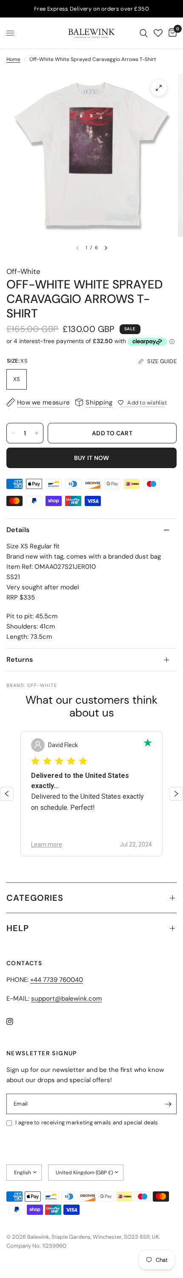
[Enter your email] (168, 1104)
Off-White (23, 271)
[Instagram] (15, 1021)
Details (17, 529)
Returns (19, 659)
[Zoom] (159, 88)
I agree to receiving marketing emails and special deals (86, 1122)
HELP (17, 928)
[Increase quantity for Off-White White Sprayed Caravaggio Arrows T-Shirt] (36, 433)
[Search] (144, 33)
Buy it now (91, 458)
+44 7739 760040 (56, 979)
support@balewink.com (66, 998)
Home (13, 59)
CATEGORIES (34, 897)
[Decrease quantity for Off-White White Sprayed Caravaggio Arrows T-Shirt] (13, 433)
